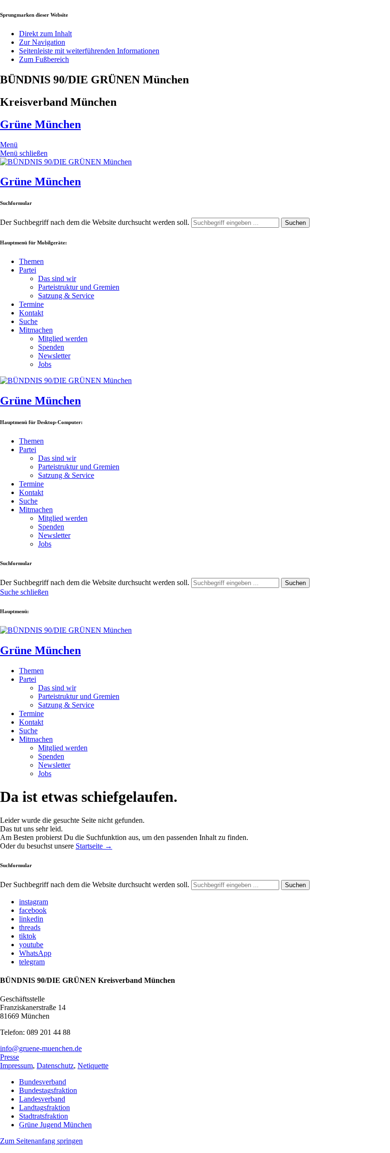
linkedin (31, 919)
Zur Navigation (42, 42)
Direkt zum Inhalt (45, 34)
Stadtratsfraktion (43, 1116)
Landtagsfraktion (44, 1107)
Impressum (16, 1066)
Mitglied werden (63, 338)
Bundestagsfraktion (48, 1090)
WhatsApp (35, 953)
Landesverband (42, 1099)
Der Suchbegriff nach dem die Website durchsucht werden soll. (94, 222)
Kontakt (31, 313)
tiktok (27, 936)
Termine (31, 304)
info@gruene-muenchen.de (41, 1048)
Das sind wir (57, 278)
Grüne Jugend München (55, 1125)
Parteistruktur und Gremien (78, 287)
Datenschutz (55, 1066)
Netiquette (93, 1066)
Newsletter (54, 356)
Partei (27, 270)
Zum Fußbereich (44, 59)
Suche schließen (24, 592)
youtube (31, 945)
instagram (33, 902)
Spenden (51, 347)
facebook (33, 910)
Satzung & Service (66, 296)
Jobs (44, 364)
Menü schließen (24, 153)
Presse (9, 1057)
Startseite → (94, 846)
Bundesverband (42, 1082)
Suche (28, 321)
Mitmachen (36, 330)
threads (29, 927)
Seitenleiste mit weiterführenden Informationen (89, 51)
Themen (31, 261)
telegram (32, 962)
